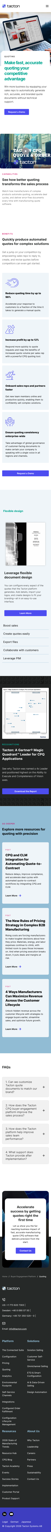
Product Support (10, 1498)
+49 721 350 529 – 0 (23, 1315)
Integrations (8, 1401)
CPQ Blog (7, 1459)
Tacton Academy (11, 1466)
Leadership (32, 1446)
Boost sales (10, 625)
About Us (33, 1431)
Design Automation (37, 1392)
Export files (10, 642)
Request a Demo (16, 112)
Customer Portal (10, 1492)
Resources (9, 1431)
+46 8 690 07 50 (20, 1310)
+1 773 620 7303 (15, 1305)
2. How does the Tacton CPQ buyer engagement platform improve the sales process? (21, 1110)
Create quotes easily (16, 633)
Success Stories (10, 1479)
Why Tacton (33, 1440)
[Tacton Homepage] (11, 6)
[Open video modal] (25, 151)
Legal (5, 1521)
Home (4, 1276)
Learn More (25, 613)
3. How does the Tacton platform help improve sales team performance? (21, 1133)
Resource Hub (9, 1453)
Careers (31, 1453)
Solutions (33, 1341)
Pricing (5, 1363)
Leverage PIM (12, 658)
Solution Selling (35, 1350)
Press (30, 1466)
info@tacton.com (18, 1328)
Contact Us (25, 1250)
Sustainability (34, 1472)
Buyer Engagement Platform (23, 1276)
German (14, 1521)
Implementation (10, 1485)
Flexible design (13, 511)
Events (5, 1472)
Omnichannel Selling (37, 1366)
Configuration (9, 1356)
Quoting (6, 1369)
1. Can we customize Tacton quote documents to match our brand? (21, 1087)
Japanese (26, 1521)
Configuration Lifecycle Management (9, 1421)
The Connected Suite (13, 1350)
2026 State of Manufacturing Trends (9, 1443)
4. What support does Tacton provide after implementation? (19, 1156)
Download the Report (26, 791)
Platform (8, 1341)
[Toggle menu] (47, 6)
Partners (31, 1459)
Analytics (7, 1376)
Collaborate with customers (20, 650)
